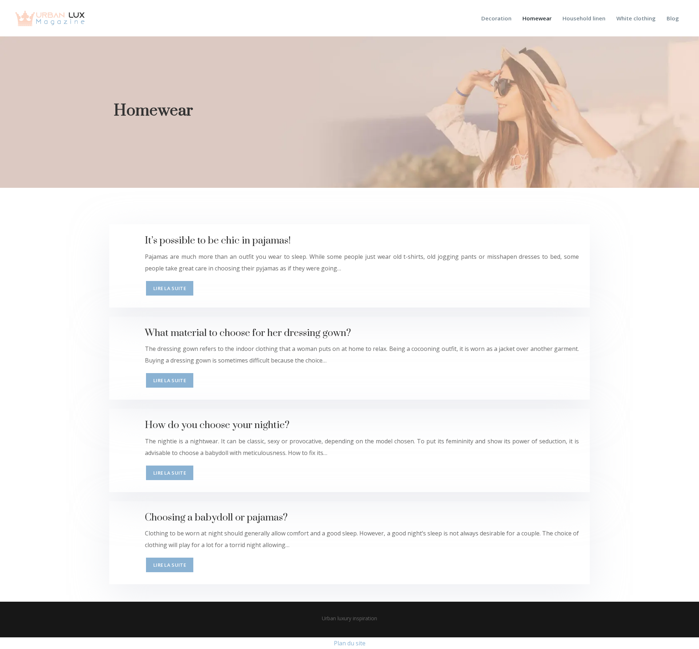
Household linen (583, 18)
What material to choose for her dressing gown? (248, 333)
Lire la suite (169, 288)
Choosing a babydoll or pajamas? (216, 517)
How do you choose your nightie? (217, 425)
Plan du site (350, 643)
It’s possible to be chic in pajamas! (218, 240)
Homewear (537, 18)
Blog (673, 18)
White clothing (636, 18)
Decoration (496, 18)
